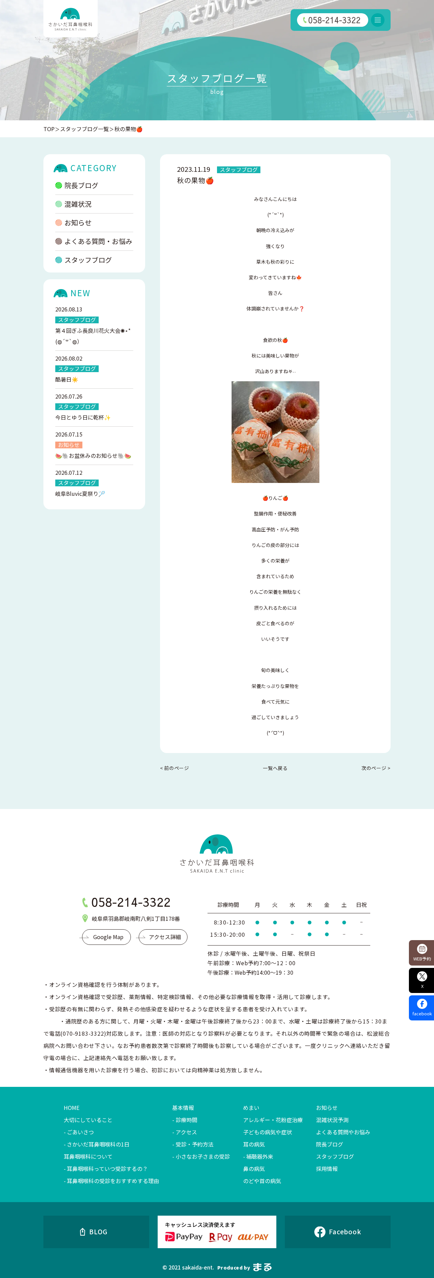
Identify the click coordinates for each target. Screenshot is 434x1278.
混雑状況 (78, 204)
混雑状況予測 (332, 1120)
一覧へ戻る (275, 768)
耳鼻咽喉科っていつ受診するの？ (107, 1168)
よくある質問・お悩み (98, 241)
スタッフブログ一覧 (84, 129)
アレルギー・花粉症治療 (273, 1120)
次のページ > (376, 768)
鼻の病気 (254, 1168)
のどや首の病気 (262, 1181)
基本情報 (183, 1107)
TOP (49, 129)
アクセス (186, 1132)
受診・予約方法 (194, 1144)
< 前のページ (174, 768)
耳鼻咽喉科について (88, 1156)
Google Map (108, 937)
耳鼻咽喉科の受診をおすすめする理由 (113, 1181)
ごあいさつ (80, 1132)
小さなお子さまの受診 (203, 1156)
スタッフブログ (88, 260)
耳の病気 (254, 1144)
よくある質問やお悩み (343, 1132)
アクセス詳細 (165, 937)
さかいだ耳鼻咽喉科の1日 (98, 1144)
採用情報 (327, 1168)
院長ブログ (81, 185)
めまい (251, 1107)
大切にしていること (88, 1120)
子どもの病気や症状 (267, 1132)
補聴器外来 (259, 1156)
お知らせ (78, 222)
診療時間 (186, 1120)
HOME (71, 1107)
